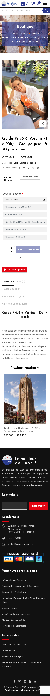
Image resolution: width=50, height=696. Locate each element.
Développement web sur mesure (19, 690)
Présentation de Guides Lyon (15, 580)
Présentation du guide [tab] (13, 296)
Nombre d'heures (7, 178)
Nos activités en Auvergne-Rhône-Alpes (20, 586)
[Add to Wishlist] (19, 258)
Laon (16, 163)
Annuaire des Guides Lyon (14, 592)
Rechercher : (10, 494)
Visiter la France (28, 163)
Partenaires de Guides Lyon (14, 644)
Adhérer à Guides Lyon (12, 656)
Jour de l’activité (13, 193)
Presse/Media (8, 650)
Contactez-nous (9, 608)
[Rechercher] (46, 10)
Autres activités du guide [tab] (14, 304)
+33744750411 (14, 538)
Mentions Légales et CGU (13, 620)
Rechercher (38, 505)
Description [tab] (8, 281)
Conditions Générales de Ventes (17, 614)
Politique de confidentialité (14, 626)
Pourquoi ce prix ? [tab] (11, 289)
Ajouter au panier (28, 249)
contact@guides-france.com (21, 544)
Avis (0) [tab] (21, 281)
